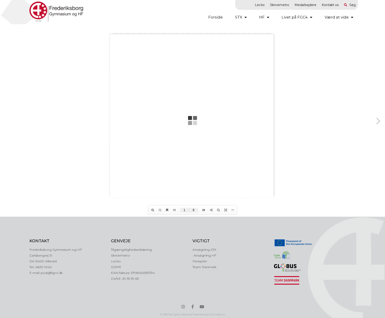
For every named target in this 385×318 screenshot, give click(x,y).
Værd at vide (337, 17)
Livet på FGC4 (295, 17)
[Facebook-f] (192, 307)
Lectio (260, 5)
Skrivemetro (279, 5)
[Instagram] (183, 307)
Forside (215, 17)
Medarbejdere (305, 5)
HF (262, 17)
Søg (352, 5)
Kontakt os (330, 5)
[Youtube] (202, 307)
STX (238, 17)
